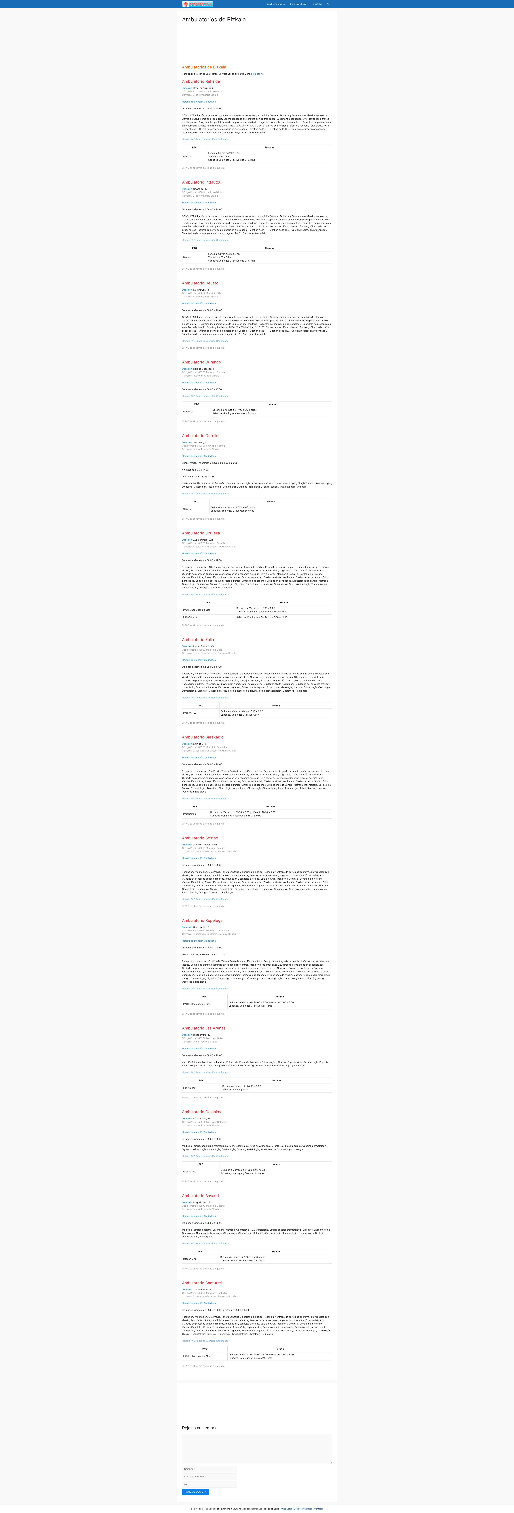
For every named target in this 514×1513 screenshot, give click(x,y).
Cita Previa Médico (276, 4)
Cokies (297, 1509)
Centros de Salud (298, 4)
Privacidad (307, 1509)
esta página (257, 73)
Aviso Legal (286, 1509)
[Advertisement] (257, 41)
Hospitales (317, 4)
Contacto (318, 1509)
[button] (328, 4)
